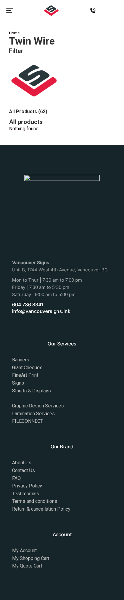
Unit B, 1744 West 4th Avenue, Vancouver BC (60, 270)
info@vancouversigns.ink (41, 311)
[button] (9, 10)
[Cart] (116, 11)
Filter (16, 50)
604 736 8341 (27, 305)
